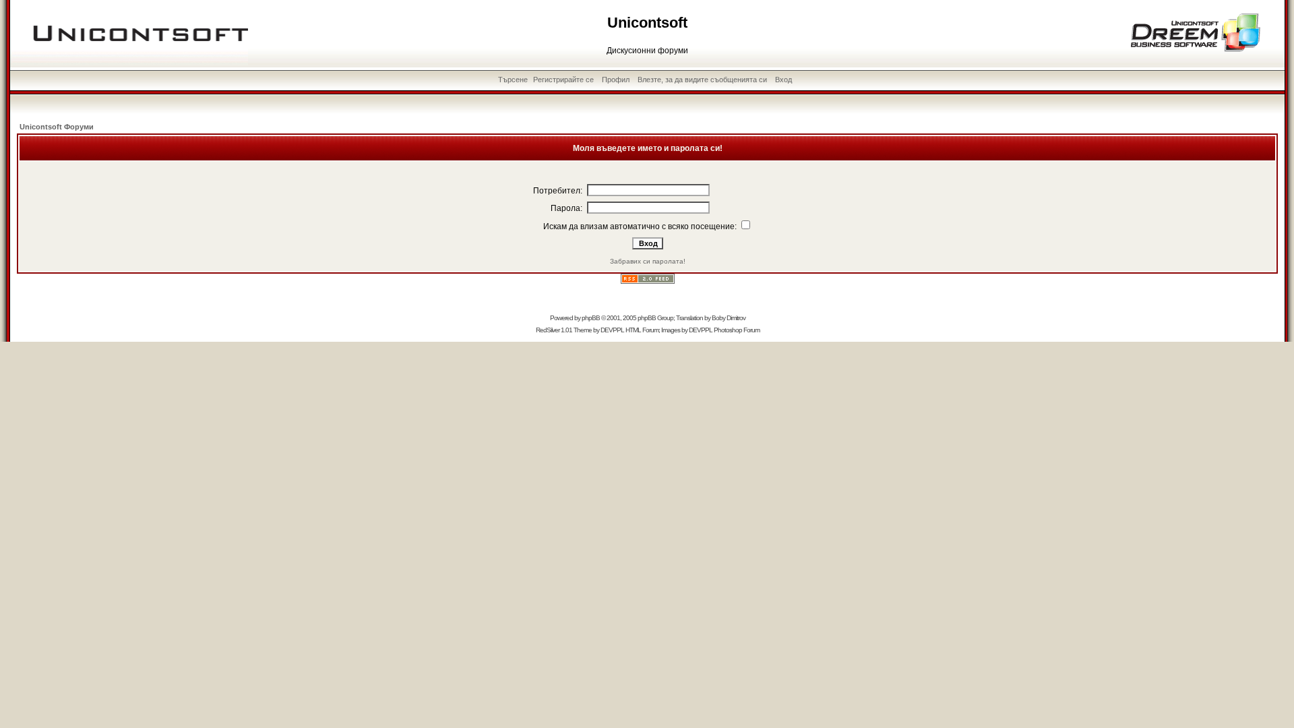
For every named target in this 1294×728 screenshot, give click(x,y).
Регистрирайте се (563, 79)
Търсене (513, 79)
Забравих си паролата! (647, 261)
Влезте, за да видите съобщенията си (702, 79)
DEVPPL (612, 330)
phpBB (591, 318)
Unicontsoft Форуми (57, 127)
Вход (783, 79)
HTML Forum (641, 330)
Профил (615, 79)
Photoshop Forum (737, 330)
